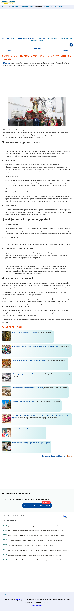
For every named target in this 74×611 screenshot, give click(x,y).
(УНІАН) (60, 526)
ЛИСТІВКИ (53, 6)
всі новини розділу (58, 518)
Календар (18, 38)
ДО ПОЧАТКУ (5, 6)
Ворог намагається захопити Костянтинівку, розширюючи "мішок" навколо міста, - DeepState (36, 550)
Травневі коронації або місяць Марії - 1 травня (28, 360)
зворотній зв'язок (37, 605)
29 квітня (43, 38)
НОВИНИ (32, 6)
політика (4, 594)
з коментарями (58, 521)
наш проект (19, 599)
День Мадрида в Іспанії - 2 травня (24, 401)
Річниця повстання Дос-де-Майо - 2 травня (27, 388)
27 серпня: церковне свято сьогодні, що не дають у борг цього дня (28, 545)
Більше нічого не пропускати (37, 505)
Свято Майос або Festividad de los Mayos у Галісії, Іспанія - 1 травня (36, 346)
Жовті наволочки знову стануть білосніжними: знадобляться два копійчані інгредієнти (34, 535)
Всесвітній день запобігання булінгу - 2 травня (28, 429)
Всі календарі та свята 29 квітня (53, 456)
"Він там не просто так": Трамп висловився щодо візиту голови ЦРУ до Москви (32, 530)
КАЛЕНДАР (39, 6)
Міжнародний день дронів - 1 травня (25, 374)
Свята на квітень (31, 38)
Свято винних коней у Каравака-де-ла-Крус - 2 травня (31, 443)
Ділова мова (7, 38)
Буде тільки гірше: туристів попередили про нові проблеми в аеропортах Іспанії (32, 526)
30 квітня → (66, 50)
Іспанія (69, 456)
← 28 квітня (7, 50)
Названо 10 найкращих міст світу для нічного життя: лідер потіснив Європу (31, 555)
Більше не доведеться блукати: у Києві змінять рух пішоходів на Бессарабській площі (34, 540)
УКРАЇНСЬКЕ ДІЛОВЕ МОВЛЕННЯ (19, 6)
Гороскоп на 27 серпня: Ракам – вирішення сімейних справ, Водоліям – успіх (31, 560)
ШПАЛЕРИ (61, 6)
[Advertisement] (37, 23)
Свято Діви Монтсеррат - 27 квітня (24, 332)
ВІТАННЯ (46, 6)
